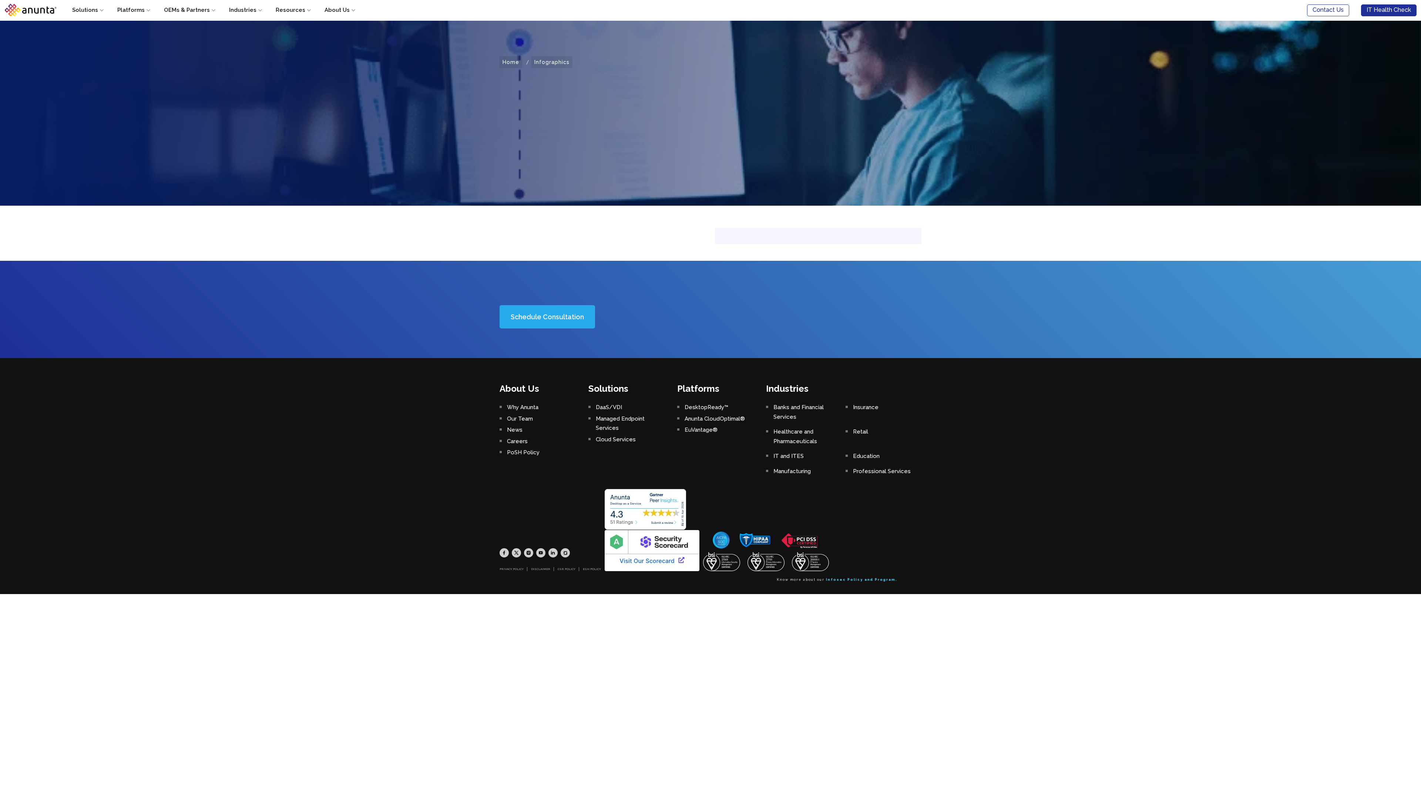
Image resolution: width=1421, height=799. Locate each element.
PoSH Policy (523, 452)
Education (866, 456)
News (515, 430)
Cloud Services (616, 439)
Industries (242, 10)
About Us (337, 10)
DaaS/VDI (609, 407)
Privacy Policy (512, 569)
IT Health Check (1389, 9)
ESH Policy (592, 569)
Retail (860, 431)
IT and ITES (788, 456)
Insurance (866, 407)
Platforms (131, 10)
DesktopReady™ (706, 407)
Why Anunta (522, 407)
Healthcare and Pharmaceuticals (795, 436)
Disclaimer (540, 569)
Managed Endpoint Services (620, 423)
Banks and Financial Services (798, 412)
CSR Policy (566, 569)
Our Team (520, 418)
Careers (517, 441)
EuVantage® (701, 430)
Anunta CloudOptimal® (715, 418)
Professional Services (882, 471)
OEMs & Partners (187, 10)
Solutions (85, 10)
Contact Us (1328, 9)
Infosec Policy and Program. (861, 579)
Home (511, 62)
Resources (290, 10)
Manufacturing (792, 471)
